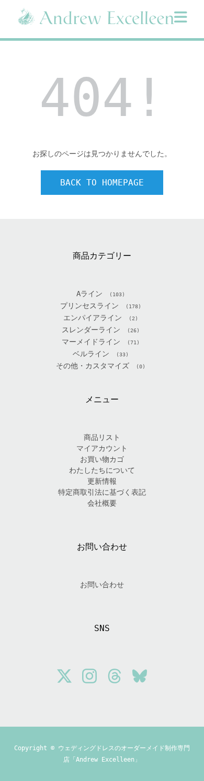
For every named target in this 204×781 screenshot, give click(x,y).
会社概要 (102, 503)
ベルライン (91, 353)
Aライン (89, 293)
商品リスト (102, 437)
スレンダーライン (91, 329)
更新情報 (102, 481)
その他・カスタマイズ (92, 366)
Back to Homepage (102, 183)
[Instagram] (89, 677)
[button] (181, 17)
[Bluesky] (139, 677)
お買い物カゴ (102, 459)
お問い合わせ (102, 584)
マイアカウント (102, 448)
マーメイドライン (91, 341)
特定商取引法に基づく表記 (102, 492)
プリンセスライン (89, 305)
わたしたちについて (102, 470)
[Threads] (114, 677)
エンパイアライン (92, 317)
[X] (64, 677)
